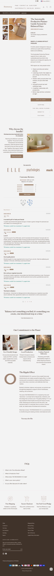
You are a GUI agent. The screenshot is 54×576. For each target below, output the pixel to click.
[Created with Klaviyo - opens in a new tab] (27, 304)
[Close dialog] (50, 273)
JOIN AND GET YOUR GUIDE (40, 295)
